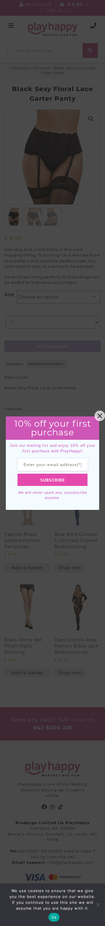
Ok (54, 917)
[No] (98, 905)
